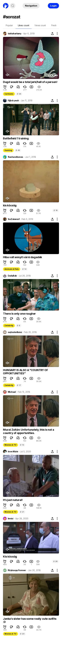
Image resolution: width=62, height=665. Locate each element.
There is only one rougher (19, 313)
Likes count (23, 25)
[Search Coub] (12, 5)
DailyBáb (12, 276)
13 (22, 445)
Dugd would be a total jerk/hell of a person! (30, 82)
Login (53, 5)
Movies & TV (10, 445)
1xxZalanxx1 (14, 219)
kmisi (10, 518)
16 (55, 210)
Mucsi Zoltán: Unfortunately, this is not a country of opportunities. (28, 431)
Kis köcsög (10, 556)
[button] (5, 87)
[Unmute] (7, 75)
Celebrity (9, 325)
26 (55, 561)
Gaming (8, 150)
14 (24, 269)
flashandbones (15, 157)
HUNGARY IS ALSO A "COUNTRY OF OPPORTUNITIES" (25, 371)
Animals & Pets (12, 269)
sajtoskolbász (15, 332)
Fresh (53, 25)
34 (19, 94)
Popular (9, 25)
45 (18, 150)
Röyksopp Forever (17, 570)
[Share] (52, 33)
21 (22, 512)
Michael (12, 392)
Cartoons (9, 94)
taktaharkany (14, 34)
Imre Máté (13, 452)
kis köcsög (10, 205)
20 (22, 633)
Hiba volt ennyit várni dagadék (22, 257)
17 (19, 385)
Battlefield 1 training (16, 138)
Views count (40, 25)
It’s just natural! (13, 500)
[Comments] (18, 87)
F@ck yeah (13, 100)
